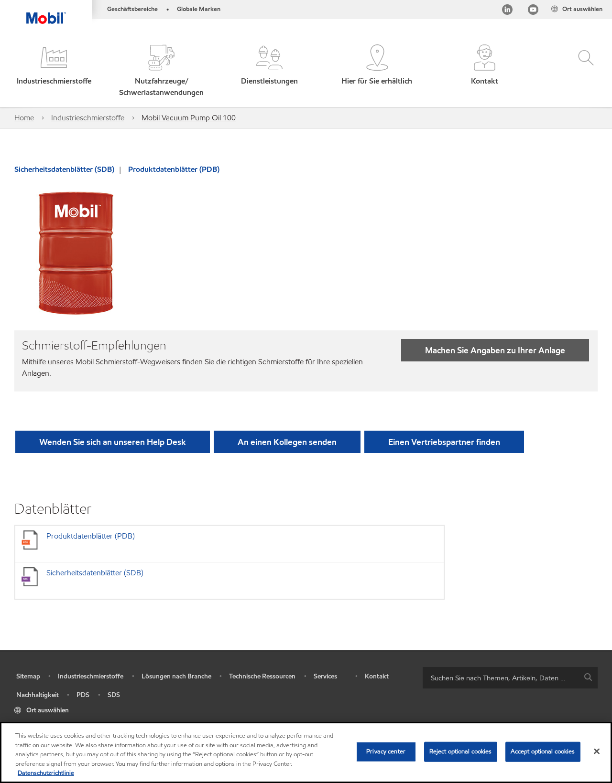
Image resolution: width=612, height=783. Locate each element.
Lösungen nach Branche (176, 676)
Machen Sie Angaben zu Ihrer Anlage (495, 350)
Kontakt (377, 676)
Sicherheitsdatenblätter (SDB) (64, 169)
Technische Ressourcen (262, 676)
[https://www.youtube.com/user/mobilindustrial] (533, 11)
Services (325, 676)
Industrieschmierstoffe (87, 118)
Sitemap (28, 676)
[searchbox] (501, 677)
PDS (82, 694)
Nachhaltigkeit (37, 694)
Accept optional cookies (543, 751)
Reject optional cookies (460, 751)
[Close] (596, 751)
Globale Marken (198, 9)
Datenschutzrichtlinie (46, 773)
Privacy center (385, 751)
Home (24, 118)
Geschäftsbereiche (132, 9)
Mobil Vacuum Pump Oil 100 (189, 118)
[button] (54, 71)
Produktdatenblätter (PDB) (173, 169)
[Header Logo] (46, 12)
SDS (114, 694)
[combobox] (510, 677)
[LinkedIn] (507, 11)
